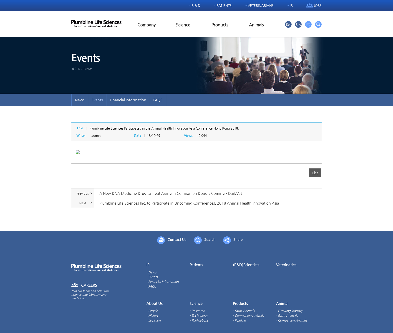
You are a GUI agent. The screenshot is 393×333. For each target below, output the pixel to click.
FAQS (158, 100)
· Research (197, 311)
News (80, 100)
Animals (256, 24)
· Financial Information (162, 281)
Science (183, 24)
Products (220, 24)
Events (97, 100)
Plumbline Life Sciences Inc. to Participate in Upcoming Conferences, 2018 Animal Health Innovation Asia (189, 203)
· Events (152, 277)
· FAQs (151, 286)
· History (152, 315)
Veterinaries (286, 265)
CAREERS (89, 285)
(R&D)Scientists (246, 265)
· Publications (199, 320)
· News (151, 272)
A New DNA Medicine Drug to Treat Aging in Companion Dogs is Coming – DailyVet (170, 193)
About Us (154, 303)
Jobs (318, 5)
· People (152, 311)
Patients (224, 5)
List (315, 173)
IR (291, 5)
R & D (195, 5)
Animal (282, 303)
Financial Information (128, 100)
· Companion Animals (248, 315)
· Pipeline (239, 320)
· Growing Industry (289, 311)
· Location (153, 320)
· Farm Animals (243, 311)
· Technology (199, 315)
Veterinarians (261, 5)
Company (147, 24)
